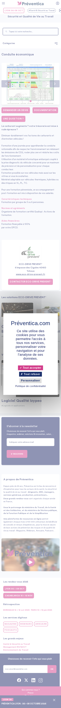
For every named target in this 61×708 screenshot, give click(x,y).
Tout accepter (31, 367)
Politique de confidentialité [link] (30, 386)
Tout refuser (31, 374)
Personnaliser (30, 380)
